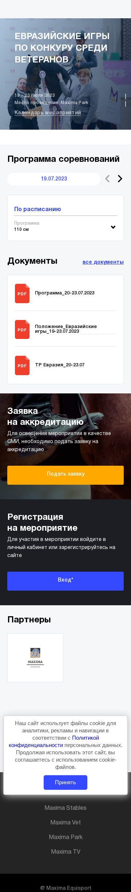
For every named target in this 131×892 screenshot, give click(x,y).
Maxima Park (66, 837)
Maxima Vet (65, 823)
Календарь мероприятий (48, 113)
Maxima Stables (65, 808)
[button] (120, 178)
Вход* (65, 580)
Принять (65, 782)
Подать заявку (65, 474)
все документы (103, 262)
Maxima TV (65, 852)
